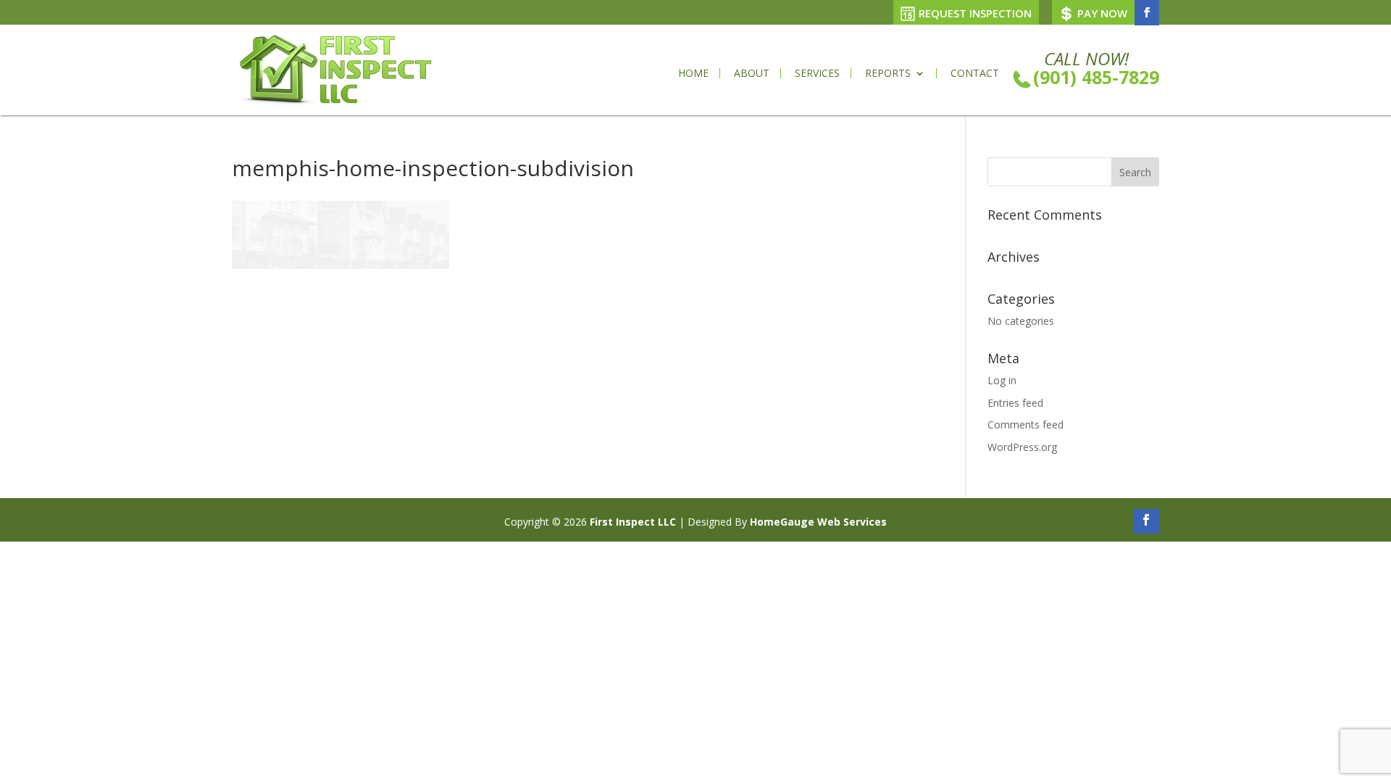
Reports (888, 73)
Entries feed (1015, 403)
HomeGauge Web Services (818, 522)
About (751, 73)
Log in (1001, 380)
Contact (975, 73)
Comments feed (1025, 424)
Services (817, 73)
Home (693, 73)
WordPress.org (1022, 447)
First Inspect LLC (633, 522)
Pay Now (1102, 13)
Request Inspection (975, 13)
